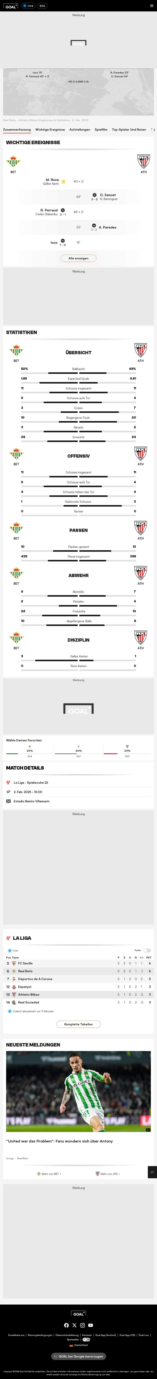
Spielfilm (101, 129)
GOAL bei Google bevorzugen (81, 1356)
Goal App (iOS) (127, 1335)
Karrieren (87, 1335)
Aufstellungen (80, 129)
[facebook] (66, 1326)
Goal (22, 1371)
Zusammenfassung (17, 129)
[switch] (147, 951)
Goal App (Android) (105, 1335)
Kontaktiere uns (16, 1335)
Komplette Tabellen (78, 1024)
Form (138, 950)
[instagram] (82, 1326)
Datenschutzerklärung (67, 1335)
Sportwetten (73, 1339)
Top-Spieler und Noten (129, 129)
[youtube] (90, 1326)
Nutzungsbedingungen (40, 1335)
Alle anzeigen (78, 258)
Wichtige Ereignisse (50, 129)
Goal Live (144, 1335)
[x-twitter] (74, 1326)
